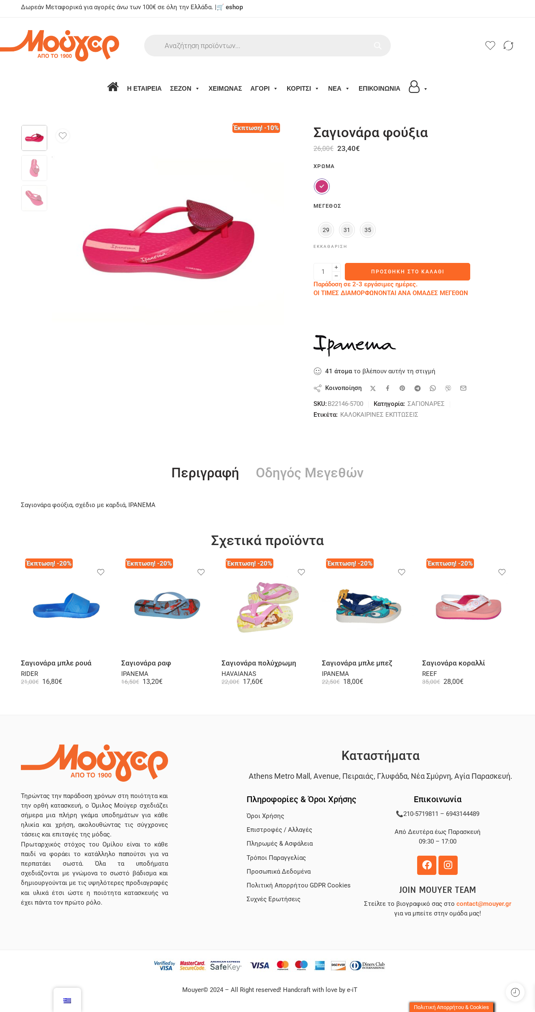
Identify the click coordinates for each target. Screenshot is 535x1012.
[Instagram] (448, 865)
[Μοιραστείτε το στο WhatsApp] (432, 388)
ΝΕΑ (334, 88)
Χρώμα (324, 166)
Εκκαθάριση (330, 246)
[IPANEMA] (355, 346)
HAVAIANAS (239, 674)
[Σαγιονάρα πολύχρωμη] (267, 607)
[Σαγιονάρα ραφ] (167, 607)
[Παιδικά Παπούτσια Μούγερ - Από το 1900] (82, 45)
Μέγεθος (327, 206)
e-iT (351, 990)
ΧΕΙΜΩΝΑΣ (225, 88)
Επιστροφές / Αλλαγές (279, 830)
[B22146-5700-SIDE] (34, 138)
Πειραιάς (358, 776)
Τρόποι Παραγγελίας (276, 858)
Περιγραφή (205, 473)
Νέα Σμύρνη (431, 776)
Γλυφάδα (392, 776)
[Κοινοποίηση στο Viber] (448, 388)
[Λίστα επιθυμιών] (62, 136)
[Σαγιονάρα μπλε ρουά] (67, 607)
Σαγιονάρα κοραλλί (453, 663)
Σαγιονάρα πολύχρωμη (259, 663)
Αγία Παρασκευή (482, 776)
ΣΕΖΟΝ (180, 88)
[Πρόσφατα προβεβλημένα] (515, 992)
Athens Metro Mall (279, 776)
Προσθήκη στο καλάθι (407, 272)
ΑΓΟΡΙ (260, 88)
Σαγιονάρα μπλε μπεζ (357, 663)
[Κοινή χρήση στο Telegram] (417, 388)
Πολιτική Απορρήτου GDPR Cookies (299, 885)
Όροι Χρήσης (265, 816)
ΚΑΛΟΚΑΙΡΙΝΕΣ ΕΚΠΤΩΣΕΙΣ (379, 414)
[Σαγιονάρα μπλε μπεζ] (368, 607)
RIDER (29, 674)
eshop (234, 7)
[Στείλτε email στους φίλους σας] (463, 388)
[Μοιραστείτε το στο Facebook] (388, 388)
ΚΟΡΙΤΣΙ (299, 88)
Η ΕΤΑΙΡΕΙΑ (144, 88)
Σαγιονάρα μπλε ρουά (56, 663)
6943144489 (462, 814)
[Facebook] (426, 865)
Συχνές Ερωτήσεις (274, 899)
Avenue (326, 776)
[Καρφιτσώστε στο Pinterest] (402, 388)
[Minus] (336, 276)
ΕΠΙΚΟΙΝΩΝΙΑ (379, 88)
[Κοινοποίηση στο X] (373, 388)
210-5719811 (420, 814)
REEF (429, 674)
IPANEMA (134, 674)
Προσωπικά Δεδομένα (279, 871)
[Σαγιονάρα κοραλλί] (468, 607)
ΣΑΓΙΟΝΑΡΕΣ (426, 404)
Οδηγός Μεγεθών (310, 473)
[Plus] (336, 267)
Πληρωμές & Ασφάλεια (280, 843)
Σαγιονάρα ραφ (146, 663)
